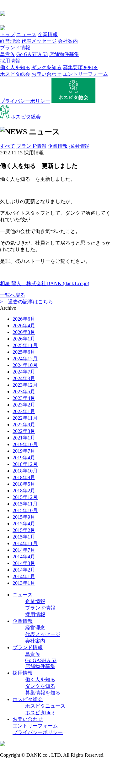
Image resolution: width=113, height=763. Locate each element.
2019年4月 (24, 457)
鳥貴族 (7, 54)
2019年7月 (24, 451)
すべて (7, 146)
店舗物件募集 (64, 54)
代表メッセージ (38, 41)
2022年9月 (24, 424)
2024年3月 (24, 378)
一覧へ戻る (12, 295)
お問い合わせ (46, 74)
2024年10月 (25, 365)
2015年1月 (24, 536)
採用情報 (10, 61)
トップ (7, 34)
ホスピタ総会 (15, 74)
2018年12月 (25, 464)
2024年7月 (24, 371)
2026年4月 (24, 325)
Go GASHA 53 (32, 54)
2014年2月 (24, 569)
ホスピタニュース (45, 706)
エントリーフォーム (85, 74)
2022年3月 (24, 431)
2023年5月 (24, 391)
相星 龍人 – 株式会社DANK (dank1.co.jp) (44, 283)
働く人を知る (15, 67)
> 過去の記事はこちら (26, 301)
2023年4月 (24, 398)
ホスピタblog (39, 712)
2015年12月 (25, 497)
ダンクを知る (46, 67)
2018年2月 (24, 490)
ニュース (26, 34)
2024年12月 (25, 358)
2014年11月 (25, 543)
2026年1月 (24, 338)
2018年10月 (25, 470)
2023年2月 (24, 404)
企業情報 (48, 34)
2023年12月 (25, 385)
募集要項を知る (80, 67)
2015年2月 (24, 530)
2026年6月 (24, 319)
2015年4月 (24, 523)
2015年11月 (25, 503)
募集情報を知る (42, 692)
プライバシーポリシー (25, 101)
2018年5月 (24, 484)
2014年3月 (24, 563)
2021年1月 (24, 437)
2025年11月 (25, 345)
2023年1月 (24, 411)
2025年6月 (24, 352)
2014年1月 (24, 576)
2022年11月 (25, 418)
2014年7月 (24, 550)
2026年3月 (24, 332)
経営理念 (10, 41)
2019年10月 (25, 444)
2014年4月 (24, 556)
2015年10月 (25, 510)
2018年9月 (24, 477)
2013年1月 (24, 583)
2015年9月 (24, 517)
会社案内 (68, 41)
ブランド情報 (15, 47)
